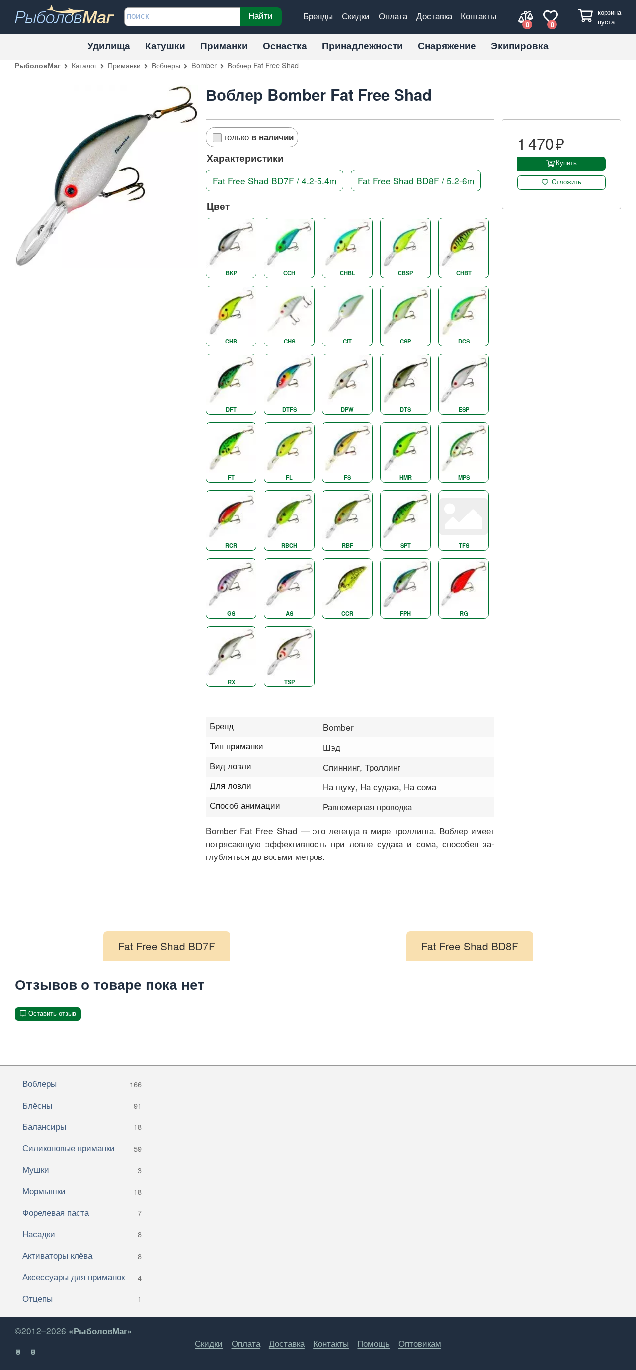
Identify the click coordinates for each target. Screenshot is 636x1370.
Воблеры (166, 65)
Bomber (204, 65)
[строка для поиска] (182, 16)
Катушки (165, 45)
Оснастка (285, 45)
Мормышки (82, 1190)
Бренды (318, 15)
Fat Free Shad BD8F (469, 946)
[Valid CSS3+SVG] (33, 1352)
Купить (566, 163)
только (258, 136)
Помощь (373, 1343)
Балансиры (82, 1126)
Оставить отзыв (52, 1013)
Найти (260, 15)
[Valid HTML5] (18, 1352)
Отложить (566, 182)
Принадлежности (362, 45)
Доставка (434, 15)
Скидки (356, 15)
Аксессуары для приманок (82, 1276)
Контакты (478, 15)
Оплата (393, 15)
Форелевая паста (82, 1212)
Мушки (82, 1169)
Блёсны (82, 1105)
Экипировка (520, 45)
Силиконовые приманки (82, 1147)
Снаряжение (447, 45)
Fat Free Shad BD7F (166, 946)
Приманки (224, 45)
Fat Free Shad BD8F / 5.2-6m (416, 180)
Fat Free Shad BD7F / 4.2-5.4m (274, 180)
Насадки (82, 1233)
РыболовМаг (38, 65)
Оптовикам (419, 1343)
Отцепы (82, 1298)
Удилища (108, 45)
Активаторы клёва (82, 1255)
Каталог (84, 65)
